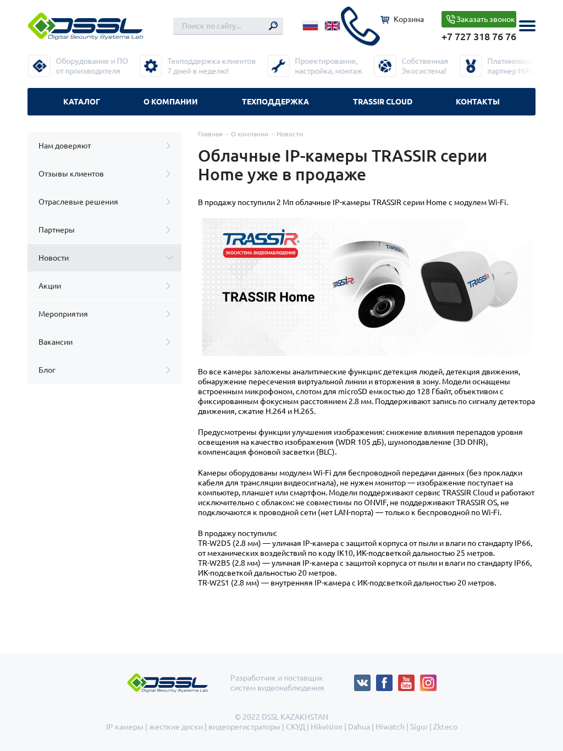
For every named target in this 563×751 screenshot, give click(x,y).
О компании (170, 101)
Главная (210, 133)
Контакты (478, 101)
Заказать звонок (485, 19)
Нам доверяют (64, 145)
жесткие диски (176, 726)
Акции (49, 285)
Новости (53, 257)
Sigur (419, 726)
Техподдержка (275, 101)
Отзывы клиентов (71, 173)
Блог (47, 370)
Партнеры (56, 229)
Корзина (409, 19)
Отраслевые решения (78, 201)
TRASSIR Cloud (382, 101)
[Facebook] (387, 679)
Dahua (359, 726)
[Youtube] (409, 679)
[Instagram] (428, 679)
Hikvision (327, 726)
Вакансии (55, 342)
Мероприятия (63, 314)
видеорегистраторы (244, 726)
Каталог (81, 101)
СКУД (295, 726)
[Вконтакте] (365, 679)
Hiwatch (390, 726)
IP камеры (124, 726)
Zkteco (445, 726)
